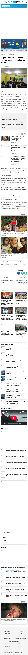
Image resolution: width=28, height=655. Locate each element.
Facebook (8, 644)
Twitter (21, 644)
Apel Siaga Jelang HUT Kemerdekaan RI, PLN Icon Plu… (16, 348)
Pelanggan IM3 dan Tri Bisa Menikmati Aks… (16, 451)
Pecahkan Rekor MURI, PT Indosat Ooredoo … (15, 457)
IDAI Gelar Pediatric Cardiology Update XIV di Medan (20, 302)
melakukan (8, 264)
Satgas (14, 267)
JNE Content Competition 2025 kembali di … (16, 475)
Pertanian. (3, 267)
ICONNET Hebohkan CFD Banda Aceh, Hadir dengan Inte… (16, 396)
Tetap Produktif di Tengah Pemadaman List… (13, 447)
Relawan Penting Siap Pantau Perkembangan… (13, 567)
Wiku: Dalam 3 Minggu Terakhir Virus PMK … (15, 572)
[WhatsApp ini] (25, 273)
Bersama (9, 261)
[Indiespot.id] (14, 2)
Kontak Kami (7, 631)
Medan (4, 537)
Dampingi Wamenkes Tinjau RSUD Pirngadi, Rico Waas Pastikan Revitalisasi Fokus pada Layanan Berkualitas (21, 318)
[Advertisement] (14, 23)
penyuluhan (16, 264)
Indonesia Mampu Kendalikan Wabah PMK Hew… (15, 578)
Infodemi (3, 565)
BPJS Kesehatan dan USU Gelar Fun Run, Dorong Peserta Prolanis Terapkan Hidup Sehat (21, 334)
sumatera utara (7, 543)
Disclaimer (7, 638)
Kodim (2, 264)
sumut (4, 540)
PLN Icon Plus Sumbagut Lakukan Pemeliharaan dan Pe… (15, 366)
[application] (14, 417)
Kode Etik (7, 633)
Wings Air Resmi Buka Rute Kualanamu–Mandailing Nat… (16, 354)
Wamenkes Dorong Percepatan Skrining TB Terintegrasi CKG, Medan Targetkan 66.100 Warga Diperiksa (7, 318)
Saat (9, 267)
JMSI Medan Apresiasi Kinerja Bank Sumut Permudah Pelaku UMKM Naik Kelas (7, 302)
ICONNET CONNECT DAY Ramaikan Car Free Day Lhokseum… (16, 402)
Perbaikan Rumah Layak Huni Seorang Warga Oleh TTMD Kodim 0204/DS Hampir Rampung (21, 281)
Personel (23, 264)
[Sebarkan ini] (18, 273)
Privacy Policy (7, 636)
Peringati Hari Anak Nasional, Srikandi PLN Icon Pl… (16, 372)
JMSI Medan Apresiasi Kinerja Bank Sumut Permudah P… (15, 360)
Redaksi (21, 631)
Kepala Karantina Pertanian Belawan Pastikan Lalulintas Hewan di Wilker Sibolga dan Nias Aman (13, 126)
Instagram (8, 646)
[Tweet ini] (22, 273)
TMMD (19, 267)
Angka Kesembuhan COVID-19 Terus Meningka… (15, 590)
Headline (8, 570)
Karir (20, 636)
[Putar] (2, 423)
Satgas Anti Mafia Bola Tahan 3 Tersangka (12, 122)
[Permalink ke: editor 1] (2, 65)
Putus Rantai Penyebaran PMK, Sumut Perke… (16, 584)
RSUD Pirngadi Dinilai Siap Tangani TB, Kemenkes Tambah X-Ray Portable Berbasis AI (7, 334)
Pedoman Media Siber (20, 638)
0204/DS (3, 261)
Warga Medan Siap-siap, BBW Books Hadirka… (15, 469)
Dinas (15, 261)
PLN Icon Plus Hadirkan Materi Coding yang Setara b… (16, 378)
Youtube (21, 646)
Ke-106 (19, 261)
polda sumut (6, 532)
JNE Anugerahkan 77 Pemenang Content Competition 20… (14, 390)
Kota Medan (6, 535)
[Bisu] (23, 423)
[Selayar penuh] (25, 423)
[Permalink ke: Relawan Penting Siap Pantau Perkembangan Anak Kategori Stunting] (14, 557)
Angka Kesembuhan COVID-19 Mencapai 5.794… (16, 596)
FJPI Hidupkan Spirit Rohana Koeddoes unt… (16, 463)
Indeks (20, 633)
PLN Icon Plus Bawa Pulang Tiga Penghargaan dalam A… (14, 384)
